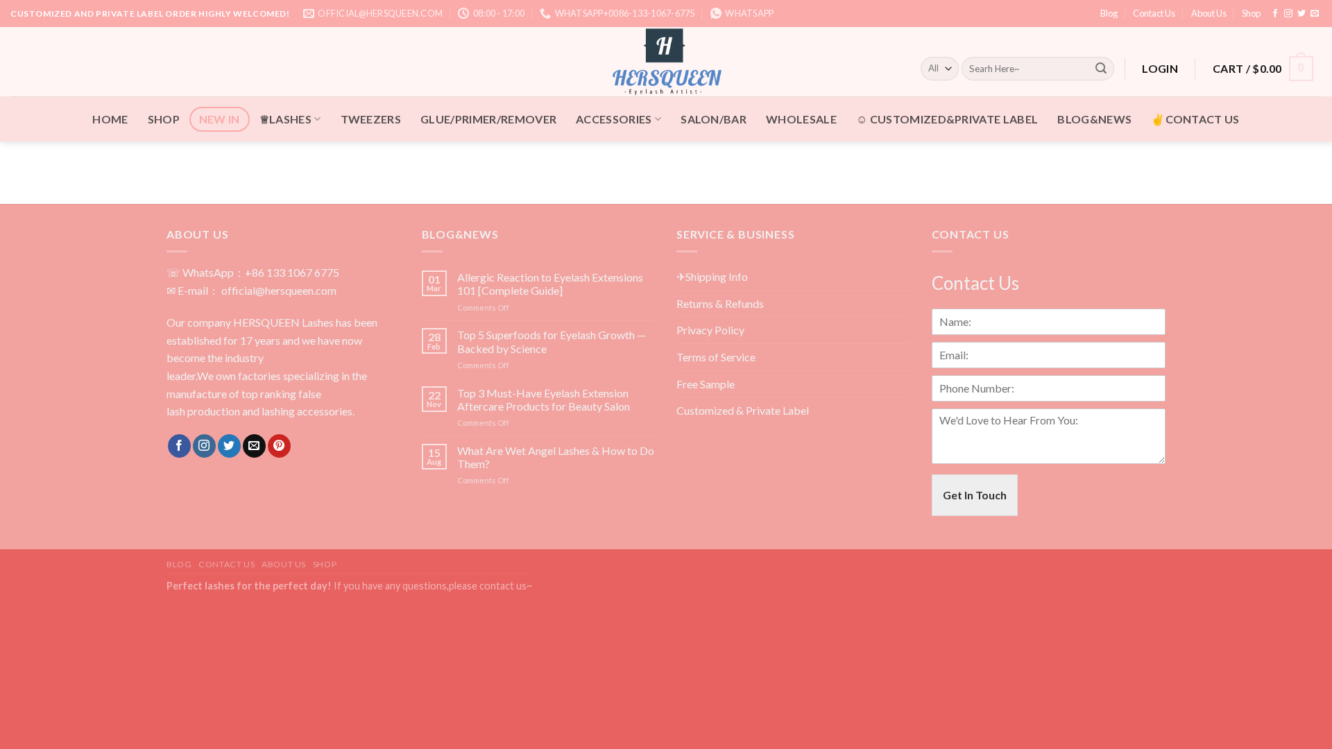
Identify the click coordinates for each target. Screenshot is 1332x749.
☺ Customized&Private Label (947, 119)
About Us (1209, 13)
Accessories (614, 119)
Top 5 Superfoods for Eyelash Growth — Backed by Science (551, 341)
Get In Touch (975, 494)
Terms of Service (715, 356)
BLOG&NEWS (1094, 119)
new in (219, 119)
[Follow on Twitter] (1301, 14)
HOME (110, 119)
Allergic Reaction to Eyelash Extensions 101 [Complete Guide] (550, 283)
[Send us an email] (1314, 14)
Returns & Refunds (720, 303)
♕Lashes (285, 119)
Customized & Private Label (742, 410)
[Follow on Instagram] (1288, 14)
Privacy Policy (710, 329)
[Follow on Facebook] (1275, 14)
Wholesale (801, 119)
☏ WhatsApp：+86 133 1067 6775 (252, 272)
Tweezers (371, 119)
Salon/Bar (713, 119)
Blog (1109, 13)
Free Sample (705, 383)
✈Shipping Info (712, 276)
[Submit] (1101, 68)
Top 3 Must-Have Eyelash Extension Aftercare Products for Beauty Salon (543, 399)
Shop (1251, 13)
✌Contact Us (1195, 119)
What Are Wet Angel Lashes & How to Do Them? (555, 457)
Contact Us (1154, 13)
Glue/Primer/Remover (488, 119)
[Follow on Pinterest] (279, 446)
